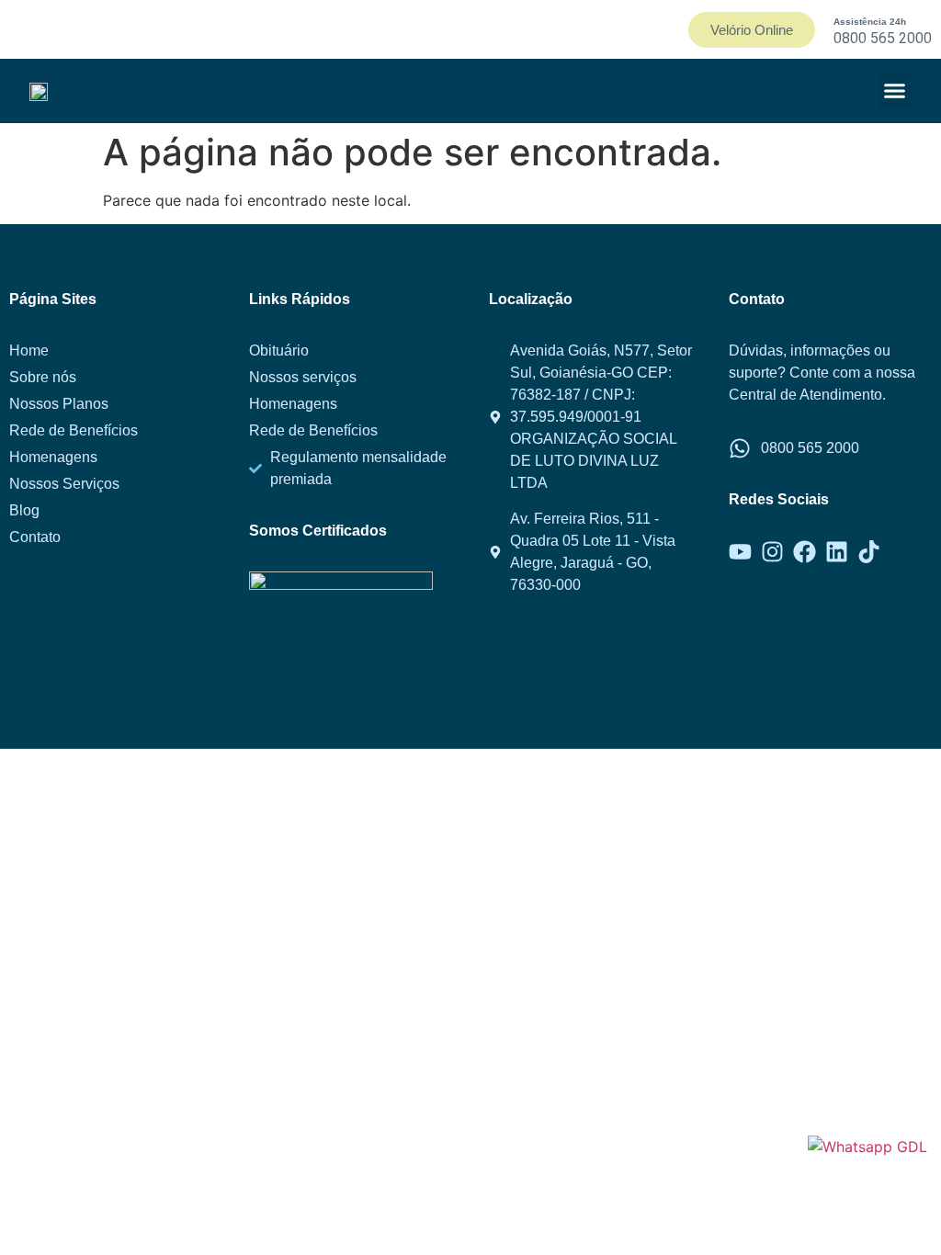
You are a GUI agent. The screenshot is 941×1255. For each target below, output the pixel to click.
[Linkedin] (836, 551)
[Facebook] (804, 551)
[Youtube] (740, 551)
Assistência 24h (869, 22)
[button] (895, 90)
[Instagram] (772, 551)
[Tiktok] (868, 551)
